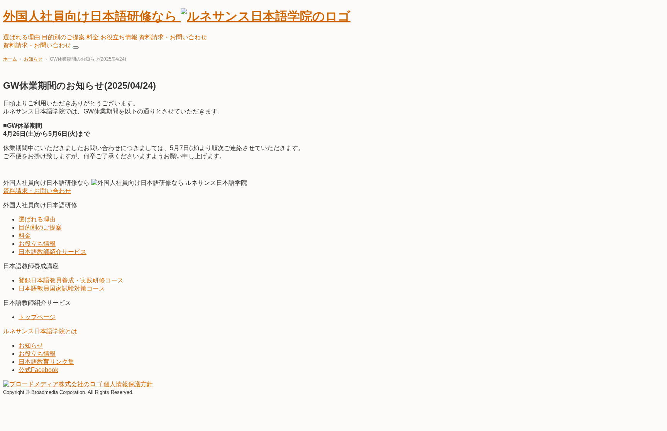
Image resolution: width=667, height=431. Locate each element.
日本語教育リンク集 (46, 361)
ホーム (10, 59)
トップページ (37, 317)
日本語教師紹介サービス (52, 251)
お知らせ (33, 59)
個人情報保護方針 (128, 384)
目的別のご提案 (63, 37)
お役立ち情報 (118, 37)
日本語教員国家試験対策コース (62, 288)
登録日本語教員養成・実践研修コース (71, 280)
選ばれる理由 (21, 37)
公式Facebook (38, 370)
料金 (92, 37)
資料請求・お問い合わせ (173, 37)
